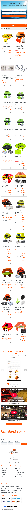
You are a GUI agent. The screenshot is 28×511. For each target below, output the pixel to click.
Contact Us (4, 468)
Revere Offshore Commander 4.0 (19, 281)
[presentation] (2, 370)
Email (16, 441)
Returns (3, 476)
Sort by (3, 28)
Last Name (9, 440)
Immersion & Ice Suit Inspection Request (11, 490)
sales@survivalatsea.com (14, 458)
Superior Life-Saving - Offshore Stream (20, 103)
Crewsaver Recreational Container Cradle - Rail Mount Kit (7, 77)
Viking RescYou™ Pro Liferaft (20, 247)
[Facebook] (12, 462)
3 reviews (23, 50)
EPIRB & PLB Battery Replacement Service (11, 488)
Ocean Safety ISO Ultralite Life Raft (19, 186)
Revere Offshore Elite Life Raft (7, 186)
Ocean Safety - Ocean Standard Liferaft (20, 45)
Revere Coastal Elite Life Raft (6, 335)
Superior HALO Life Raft (19, 157)
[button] (8, 384)
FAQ (2, 481)
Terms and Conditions (20, 476)
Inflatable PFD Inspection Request (9, 492)
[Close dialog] (26, 2)
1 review (23, 161)
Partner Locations (19, 472)
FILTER (13, 25)
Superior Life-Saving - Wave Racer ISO (20, 130)
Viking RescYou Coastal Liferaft (19, 213)
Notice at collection (7, 509)
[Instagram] (9, 462)
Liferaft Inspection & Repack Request (10, 486)
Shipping (3, 474)
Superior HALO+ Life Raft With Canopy (7, 281)
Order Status (4, 472)
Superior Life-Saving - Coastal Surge (7, 103)
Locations (17, 470)
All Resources (14, 424)
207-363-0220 (14, 459)
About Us (17, 468)
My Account (4, 470)
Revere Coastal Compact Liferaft (6, 45)
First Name (2, 440)
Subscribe (24, 444)
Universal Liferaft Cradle (19, 76)
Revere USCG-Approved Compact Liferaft (6, 214)
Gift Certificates (5, 479)
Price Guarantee (19, 474)
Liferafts (14, 386)
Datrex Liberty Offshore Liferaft (6, 157)
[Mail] (18, 462)
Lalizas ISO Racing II (20, 334)
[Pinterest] (15, 462)
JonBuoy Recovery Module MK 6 (19, 308)
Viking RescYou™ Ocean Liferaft (6, 247)
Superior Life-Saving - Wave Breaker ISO (7, 130)
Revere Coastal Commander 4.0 (6, 308)
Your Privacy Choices (12, 506)
